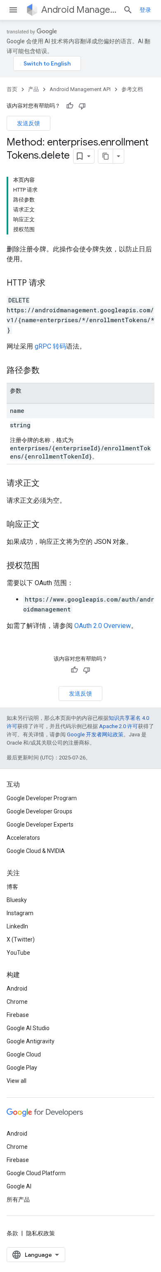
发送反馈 (28, 123)
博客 (12, 886)
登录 (145, 10)
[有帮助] (70, 106)
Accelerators (23, 837)
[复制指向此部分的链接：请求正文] (48, 484)
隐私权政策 (40, 1233)
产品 (33, 89)
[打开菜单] (13, 10)
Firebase (18, 1015)
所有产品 (18, 1199)
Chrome (17, 1001)
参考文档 (132, 89)
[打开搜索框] (128, 10)
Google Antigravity (30, 1041)
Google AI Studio (28, 1028)
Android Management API (78, 9)
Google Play (22, 1067)
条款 (12, 1233)
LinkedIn (17, 926)
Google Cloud (24, 1054)
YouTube (18, 952)
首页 (12, 89)
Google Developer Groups (39, 811)
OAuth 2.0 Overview (102, 626)
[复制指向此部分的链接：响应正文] (48, 525)
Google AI (19, 1186)
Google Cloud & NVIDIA (36, 851)
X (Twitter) (21, 939)
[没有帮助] (82, 106)
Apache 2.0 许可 (118, 726)
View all (16, 1081)
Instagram (20, 913)
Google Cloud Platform (36, 1173)
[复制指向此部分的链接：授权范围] (48, 566)
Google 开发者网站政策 (95, 734)
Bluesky (17, 900)
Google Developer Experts (40, 824)
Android (17, 988)
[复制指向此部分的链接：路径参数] (48, 371)
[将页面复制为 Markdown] (105, 156)
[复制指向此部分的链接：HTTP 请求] (53, 283)
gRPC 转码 (50, 346)
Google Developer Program (42, 798)
